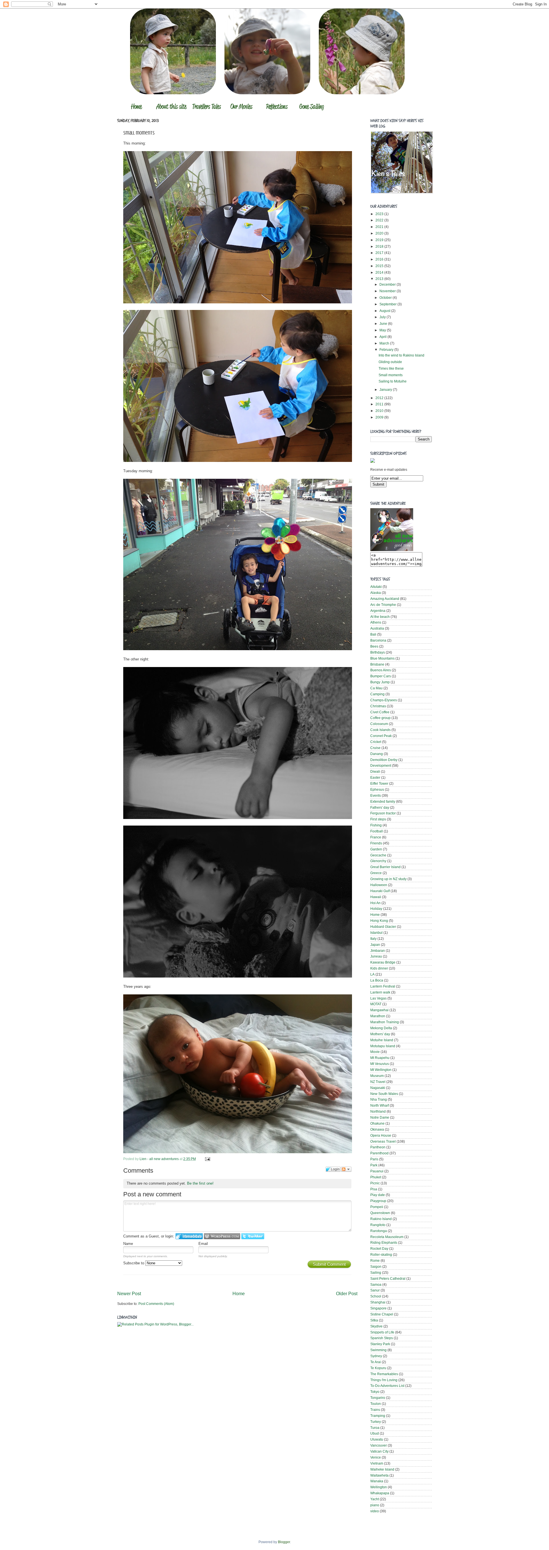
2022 (379, 220)
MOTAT (375, 1004)
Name (128, 1243)
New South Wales (384, 1094)
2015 (379, 266)
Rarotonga (378, 1231)
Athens (375, 622)
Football (376, 831)
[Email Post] (206, 1159)
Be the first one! (200, 1183)
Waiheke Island (382, 1469)
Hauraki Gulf (380, 891)
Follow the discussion (346, 1169)
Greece (376, 873)
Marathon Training (384, 1022)
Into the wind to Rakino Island (401, 355)
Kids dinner (379, 968)
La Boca (376, 980)
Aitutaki (376, 586)
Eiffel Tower (379, 783)
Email (203, 1243)
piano (374, 1505)
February (386, 349)
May (383, 330)
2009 (379, 417)
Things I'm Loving (383, 1380)
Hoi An (375, 903)
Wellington (378, 1487)
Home (238, 1293)
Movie (375, 1052)
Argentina (377, 610)
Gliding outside (390, 362)
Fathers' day (379, 807)
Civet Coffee (379, 712)
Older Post (346, 1293)
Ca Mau (376, 688)
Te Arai (375, 1362)
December (388, 284)
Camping (377, 694)
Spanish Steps (381, 1338)
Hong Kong (379, 920)
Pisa (373, 1189)
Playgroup (378, 1201)
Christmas (378, 706)
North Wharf (379, 1105)
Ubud (374, 1433)
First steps (378, 819)
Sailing (375, 1272)
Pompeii (376, 1207)
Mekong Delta (381, 1028)
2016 (379, 259)
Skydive (376, 1326)
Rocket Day (379, 1248)
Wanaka (376, 1481)
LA (372, 974)
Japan (375, 944)
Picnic (375, 1183)
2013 (379, 279)
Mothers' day (380, 1034)
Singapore (378, 1308)
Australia (377, 628)
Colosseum (379, 724)
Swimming (378, 1350)
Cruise (375, 748)
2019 (379, 240)
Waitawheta (379, 1475)
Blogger (284, 1542)
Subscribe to (134, 1263)
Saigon (375, 1266)
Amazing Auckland (384, 598)
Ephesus (377, 789)
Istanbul (376, 932)
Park (373, 1165)
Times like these (391, 368)
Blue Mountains (382, 658)
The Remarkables (384, 1374)
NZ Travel (377, 1082)
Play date (377, 1195)
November (388, 291)
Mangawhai (379, 1010)
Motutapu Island (382, 1046)
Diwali (375, 771)
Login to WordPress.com (222, 1236)
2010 (379, 410)
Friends (376, 843)
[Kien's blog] (401, 192)
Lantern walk (380, 992)
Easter (375, 777)
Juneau (376, 956)
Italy (373, 938)
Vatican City (379, 1451)
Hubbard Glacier (383, 926)
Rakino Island (381, 1219)
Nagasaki (377, 1088)
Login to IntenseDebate (189, 1236)
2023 (379, 214)
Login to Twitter (252, 1236)
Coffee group (380, 718)
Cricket (375, 742)
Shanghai (377, 1302)
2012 (379, 398)
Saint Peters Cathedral (387, 1278)
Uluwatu (376, 1439)
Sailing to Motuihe (393, 381)
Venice (375, 1457)
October (386, 297)
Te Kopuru (378, 1368)
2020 (379, 233)
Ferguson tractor (383, 813)
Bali (373, 634)
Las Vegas (378, 998)
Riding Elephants (383, 1242)
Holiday (376, 908)
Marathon (377, 1016)
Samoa (375, 1284)
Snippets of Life (382, 1332)
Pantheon (377, 1147)
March (384, 343)
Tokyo (374, 1391)
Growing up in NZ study (388, 879)
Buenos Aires (380, 670)
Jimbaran (377, 950)
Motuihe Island (381, 1040)
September (388, 304)
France (375, 837)
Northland (378, 1111)
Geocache (378, 855)
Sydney (376, 1356)
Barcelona (378, 640)
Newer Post (129, 1293)
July (383, 317)
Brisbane (377, 664)
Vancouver (378, 1445)
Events (375, 795)
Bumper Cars (380, 676)
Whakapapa (379, 1493)
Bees (374, 646)
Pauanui (376, 1171)
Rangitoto (377, 1225)
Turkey (375, 1421)
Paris (374, 1159)
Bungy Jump (380, 682)
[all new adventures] (391, 550)
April (383, 337)
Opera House (380, 1135)
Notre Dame (379, 1117)
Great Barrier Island (385, 867)
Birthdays (377, 652)
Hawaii (375, 897)
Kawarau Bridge (382, 962)
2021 (379, 227)
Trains (375, 1409)
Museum (377, 1076)
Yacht (374, 1499)
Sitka (374, 1320)
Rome (375, 1260)
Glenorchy (378, 861)
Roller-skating (381, 1254)
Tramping (377, 1415)
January (386, 389)
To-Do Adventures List (387, 1385)
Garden (376, 849)
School (375, 1296)
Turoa (374, 1427)
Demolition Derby (383, 760)
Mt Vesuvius (379, 1064)
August (385, 311)
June (383, 323)
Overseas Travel (383, 1141)
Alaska (375, 592)
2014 (379, 272)
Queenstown (380, 1213)
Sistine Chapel (381, 1314)
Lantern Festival (382, 986)
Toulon (375, 1403)
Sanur (375, 1290)
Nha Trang (378, 1099)
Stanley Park (380, 1344)
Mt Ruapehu (379, 1058)
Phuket (375, 1177)
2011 (379, 404)
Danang (376, 754)
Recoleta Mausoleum (386, 1237)
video (374, 1511)
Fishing (376, 825)
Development (380, 765)
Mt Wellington (380, 1070)
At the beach (380, 616)
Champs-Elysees (383, 700)
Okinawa (377, 1129)
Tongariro (377, 1397)
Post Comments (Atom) (156, 1303)
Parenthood (379, 1153)
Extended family (382, 801)
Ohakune (377, 1123)
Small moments (391, 375)
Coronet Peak (381, 736)
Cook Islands (380, 730)
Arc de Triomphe (383, 604)
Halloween (378, 885)
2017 (379, 253)
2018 (379, 246)
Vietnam (376, 1463)
